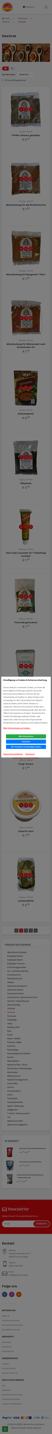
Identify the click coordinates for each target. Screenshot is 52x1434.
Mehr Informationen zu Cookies (16, 728)
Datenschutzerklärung (13, 754)
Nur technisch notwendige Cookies (26, 747)
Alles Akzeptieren (26, 736)
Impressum (30, 754)
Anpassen (26, 741)
